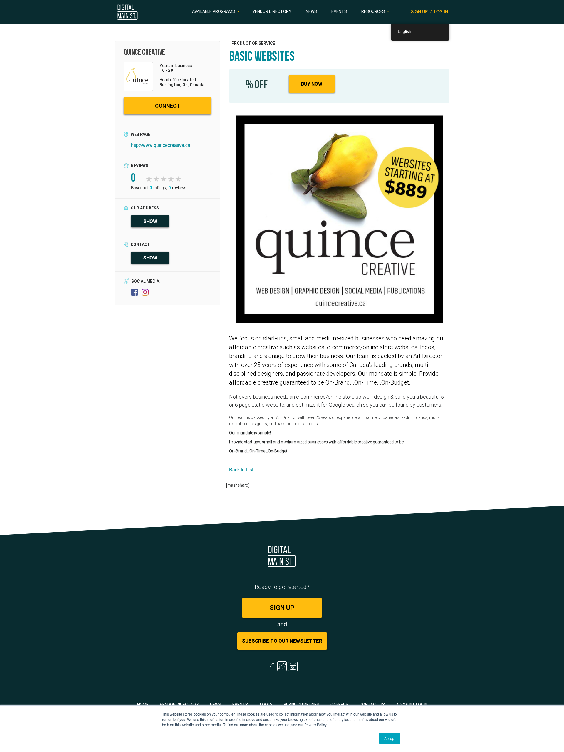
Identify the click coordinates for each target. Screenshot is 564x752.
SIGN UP (419, 11)
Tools (266, 704)
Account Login (411, 704)
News (311, 11)
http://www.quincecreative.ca (160, 145)
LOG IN (441, 11)
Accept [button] (389, 738)
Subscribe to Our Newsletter (282, 641)
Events (339, 11)
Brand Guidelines (301, 704)
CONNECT (167, 105)
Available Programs (213, 11)
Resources (373, 11)
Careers (339, 704)
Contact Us (372, 704)
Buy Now (311, 84)
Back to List (241, 469)
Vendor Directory (271, 11)
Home (143, 704)
